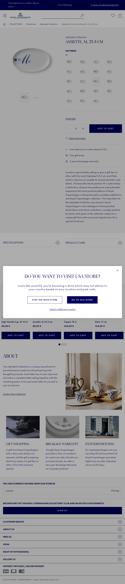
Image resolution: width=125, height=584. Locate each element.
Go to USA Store (82, 300)
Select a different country (62, 309)
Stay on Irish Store (45, 300)
